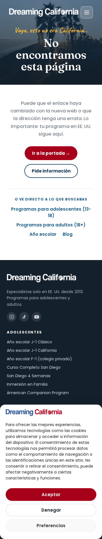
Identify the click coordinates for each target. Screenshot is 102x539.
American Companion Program (38, 393)
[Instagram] (11, 317)
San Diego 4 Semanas (28, 376)
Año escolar (42, 234)
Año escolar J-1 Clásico (29, 342)
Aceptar (51, 494)
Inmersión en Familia (27, 384)
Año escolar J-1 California (32, 350)
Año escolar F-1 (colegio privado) (39, 359)
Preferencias (51, 526)
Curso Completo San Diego (34, 367)
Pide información (51, 171)
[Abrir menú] (86, 12)
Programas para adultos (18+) (51, 225)
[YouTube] (36, 317)
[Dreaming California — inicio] (43, 12)
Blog (68, 234)
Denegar (51, 510)
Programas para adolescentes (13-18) (51, 212)
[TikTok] (24, 317)
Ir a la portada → (51, 153)
